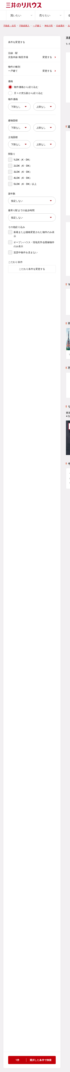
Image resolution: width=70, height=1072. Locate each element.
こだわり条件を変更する (32, 268)
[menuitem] (20, 15)
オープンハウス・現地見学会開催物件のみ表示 (34, 244)
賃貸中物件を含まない (26, 252)
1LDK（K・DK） (22, 159)
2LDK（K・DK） (23, 165)
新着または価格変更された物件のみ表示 (34, 234)
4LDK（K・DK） (23, 177)
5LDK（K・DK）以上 (25, 183)
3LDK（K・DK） (23, 171)
